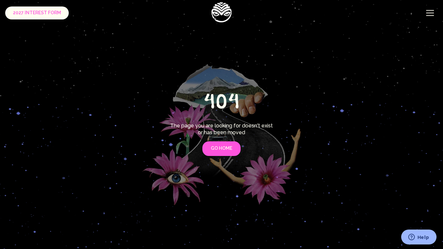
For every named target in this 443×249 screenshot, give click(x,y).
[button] (430, 13)
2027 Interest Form (37, 12)
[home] (221, 12)
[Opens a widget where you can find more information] (419, 238)
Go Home (221, 148)
